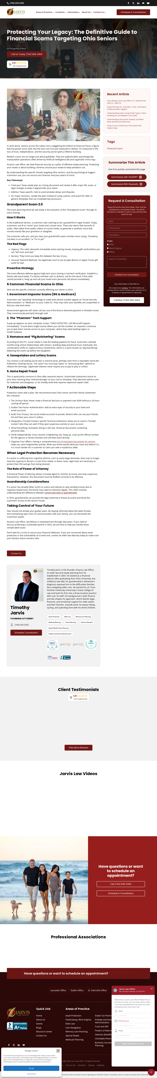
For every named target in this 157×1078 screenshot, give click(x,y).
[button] (58, 1051)
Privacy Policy (31, 1074)
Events (93, 546)
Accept (31, 1068)
